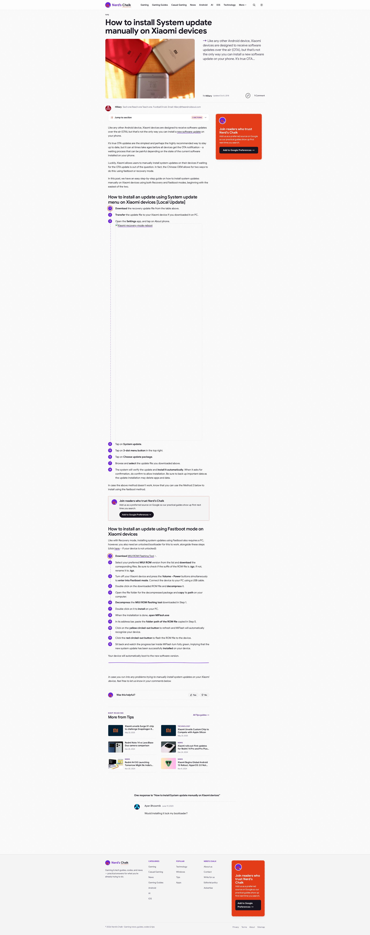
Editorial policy (211, 882)
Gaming (145, 5)
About (252, 927)
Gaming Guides (160, 5)
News (193, 5)
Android (203, 5)
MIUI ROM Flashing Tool (141, 556)
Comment (259, 95)
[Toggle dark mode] (261, 5)
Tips (107, 15)
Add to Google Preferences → (136, 514)
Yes (194, 695)
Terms (244, 927)
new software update (189, 131)
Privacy (236, 927)
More (241, 5)
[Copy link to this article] (248, 96)
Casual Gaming (179, 5)
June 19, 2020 (167, 806)
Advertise (208, 888)
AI (212, 5)
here (117, 548)
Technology (230, 5)
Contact (208, 872)
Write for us (209, 877)
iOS (218, 5)
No (205, 695)
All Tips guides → (201, 715)
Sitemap (261, 927)
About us (208, 866)
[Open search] (254, 5)
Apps (178, 882)
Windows (180, 872)
